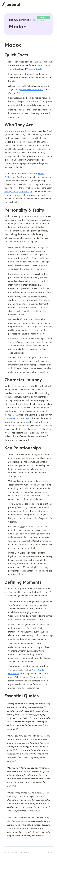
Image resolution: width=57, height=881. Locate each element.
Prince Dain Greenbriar (31, 90)
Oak (22, 527)
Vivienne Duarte (34, 69)
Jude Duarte (44, 65)
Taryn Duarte (14, 69)
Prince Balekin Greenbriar (17, 418)
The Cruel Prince (26, 20)
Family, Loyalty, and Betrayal (18, 192)
